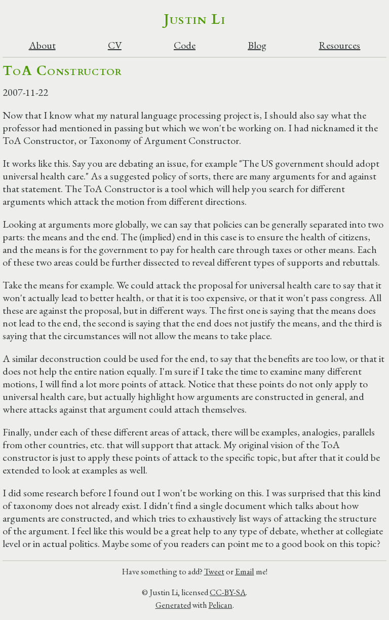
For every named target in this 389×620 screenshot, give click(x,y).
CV (115, 45)
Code (185, 45)
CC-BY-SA (228, 592)
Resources (339, 45)
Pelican (220, 604)
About (42, 45)
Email (244, 571)
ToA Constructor (63, 71)
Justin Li (195, 19)
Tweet (214, 571)
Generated (173, 604)
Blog (257, 45)
